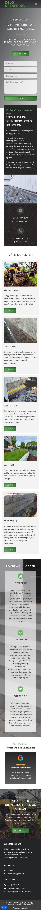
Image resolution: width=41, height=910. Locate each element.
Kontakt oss (20, 238)
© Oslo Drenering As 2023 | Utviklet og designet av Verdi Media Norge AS (20, 903)
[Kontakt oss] (20, 231)
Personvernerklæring (20, 908)
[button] (36, 4)
